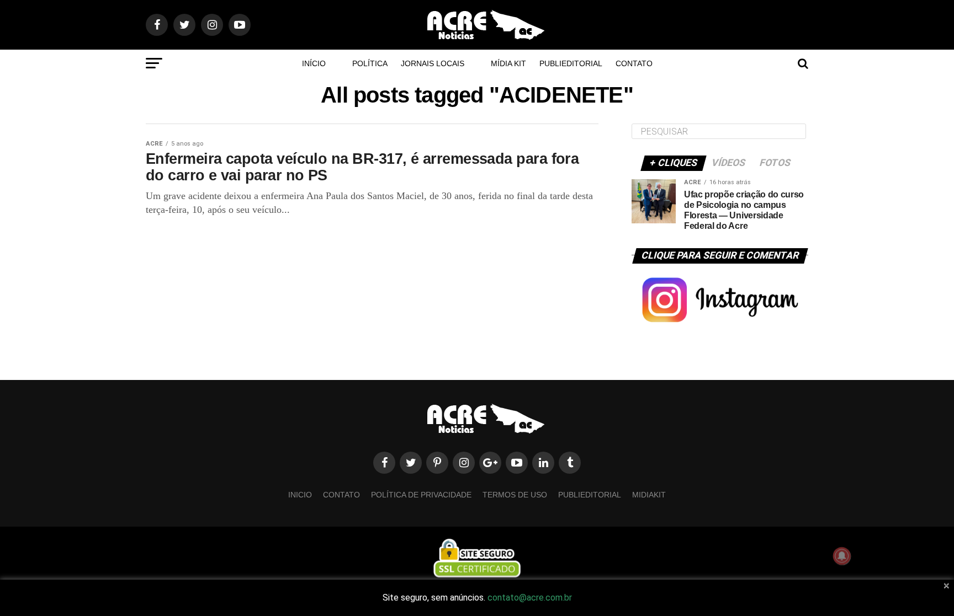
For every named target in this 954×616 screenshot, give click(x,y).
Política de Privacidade (421, 494)
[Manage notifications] (842, 556)
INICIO (300, 494)
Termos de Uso (515, 494)
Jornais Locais (432, 63)
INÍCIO (314, 63)
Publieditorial (570, 63)
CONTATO (634, 63)
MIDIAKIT (649, 494)
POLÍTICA (370, 63)
